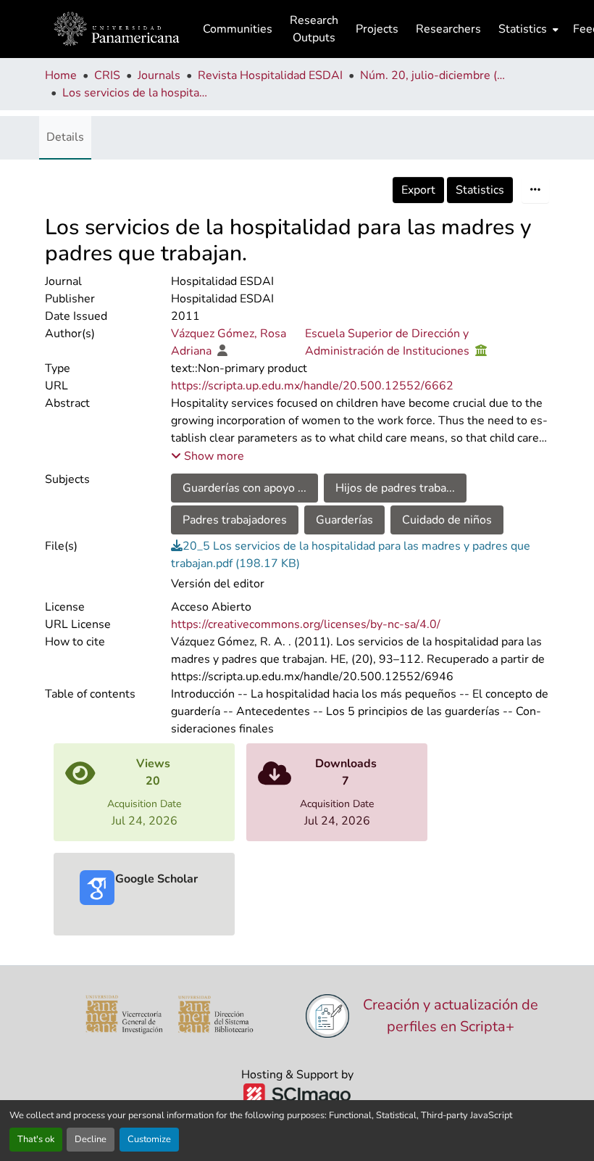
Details (65, 137)
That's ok (35, 1139)
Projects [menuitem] (377, 29)
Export (418, 190)
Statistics (480, 190)
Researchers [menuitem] (448, 29)
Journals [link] (159, 75)
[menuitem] (527, 29)
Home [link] (61, 75)
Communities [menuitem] (237, 29)
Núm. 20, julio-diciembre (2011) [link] (432, 75)
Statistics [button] (522, 29)
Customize (149, 1139)
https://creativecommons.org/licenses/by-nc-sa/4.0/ (305, 624)
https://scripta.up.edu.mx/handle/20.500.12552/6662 (312, 386)
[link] (360, 554)
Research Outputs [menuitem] (314, 29)
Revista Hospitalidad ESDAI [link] (270, 75)
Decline (90, 1139)
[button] (116, 29)
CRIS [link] (107, 75)
